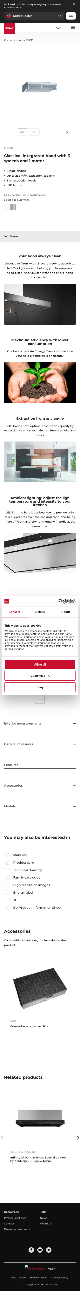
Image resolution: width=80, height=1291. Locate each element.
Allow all (40, 664)
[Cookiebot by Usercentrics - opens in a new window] (59, 601)
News (43, 1217)
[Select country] (65, 27)
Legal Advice (18, 1277)
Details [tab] (40, 611)
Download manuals (17, 1229)
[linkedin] (48, 1250)
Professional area (15, 1217)
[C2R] (40, 989)
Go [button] (71, 16)
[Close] (74, 4)
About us (46, 1223)
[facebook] (31, 1250)
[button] (34, 16)
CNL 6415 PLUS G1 (22, 1152)
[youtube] (40, 1250)
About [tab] (65, 611)
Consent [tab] (14, 611)
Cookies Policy (59, 1277)
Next (67, 132)
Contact (9, 1223)
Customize (37, 676)
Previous (2, 1138)
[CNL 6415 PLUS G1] (40, 1120)
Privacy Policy (38, 1277)
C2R (13, 1020)
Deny (40, 687)
